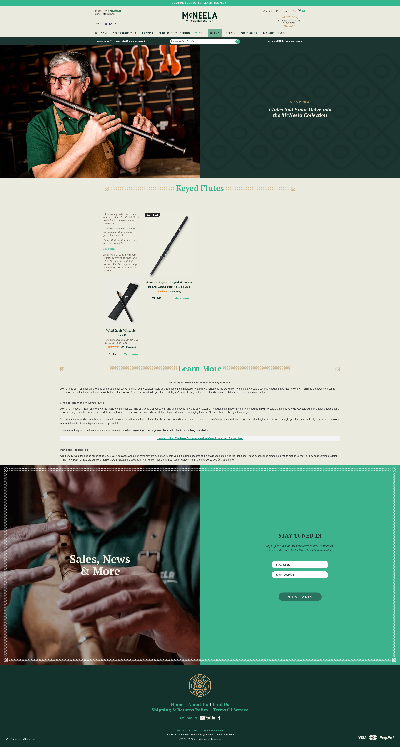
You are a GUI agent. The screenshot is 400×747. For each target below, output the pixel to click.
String (185, 33)
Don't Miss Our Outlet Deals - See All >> (200, 3)
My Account (282, 11)
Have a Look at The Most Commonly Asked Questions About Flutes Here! (200, 438)
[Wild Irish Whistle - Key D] (121, 302)
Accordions (121, 33)
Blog (281, 33)
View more (131, 354)
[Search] (238, 41)
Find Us (221, 704)
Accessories (250, 33)
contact (267, 11)
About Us (198, 704)
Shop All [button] (101, 33)
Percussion (167, 33)
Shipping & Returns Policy (180, 710)
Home (177, 704)
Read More (109, 248)
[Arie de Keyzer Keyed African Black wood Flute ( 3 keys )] (169, 245)
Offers (231, 33)
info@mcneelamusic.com (211, 738)
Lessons (269, 33)
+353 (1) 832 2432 (187, 738)
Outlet (215, 33)
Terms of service (230, 710)
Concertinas (144, 33)
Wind (199, 33)
